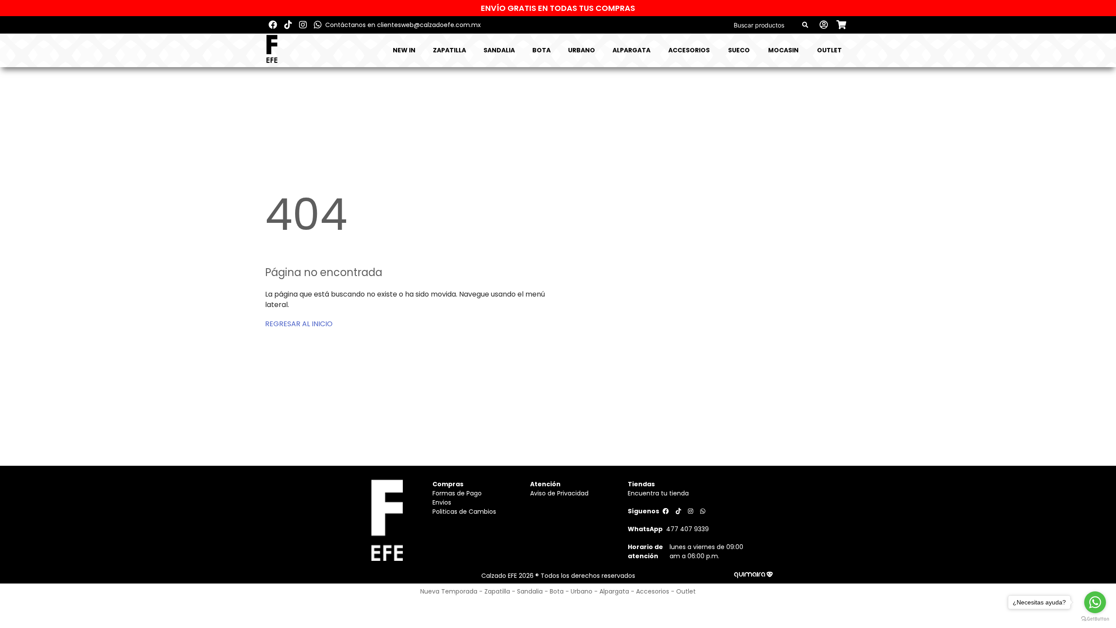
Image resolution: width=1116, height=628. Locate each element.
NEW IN (404, 50)
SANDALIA (499, 50)
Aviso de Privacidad (559, 493)
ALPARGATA (631, 50)
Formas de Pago (457, 493)
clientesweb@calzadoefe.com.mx (429, 24)
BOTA (541, 50)
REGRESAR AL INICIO (299, 324)
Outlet (829, 50)
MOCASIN (783, 50)
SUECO (739, 50)
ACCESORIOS (689, 50)
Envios (441, 502)
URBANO (581, 50)
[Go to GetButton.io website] (1095, 619)
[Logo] (272, 50)
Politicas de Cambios (464, 511)
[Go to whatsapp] (1095, 602)
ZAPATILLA (449, 50)
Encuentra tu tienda (658, 493)
